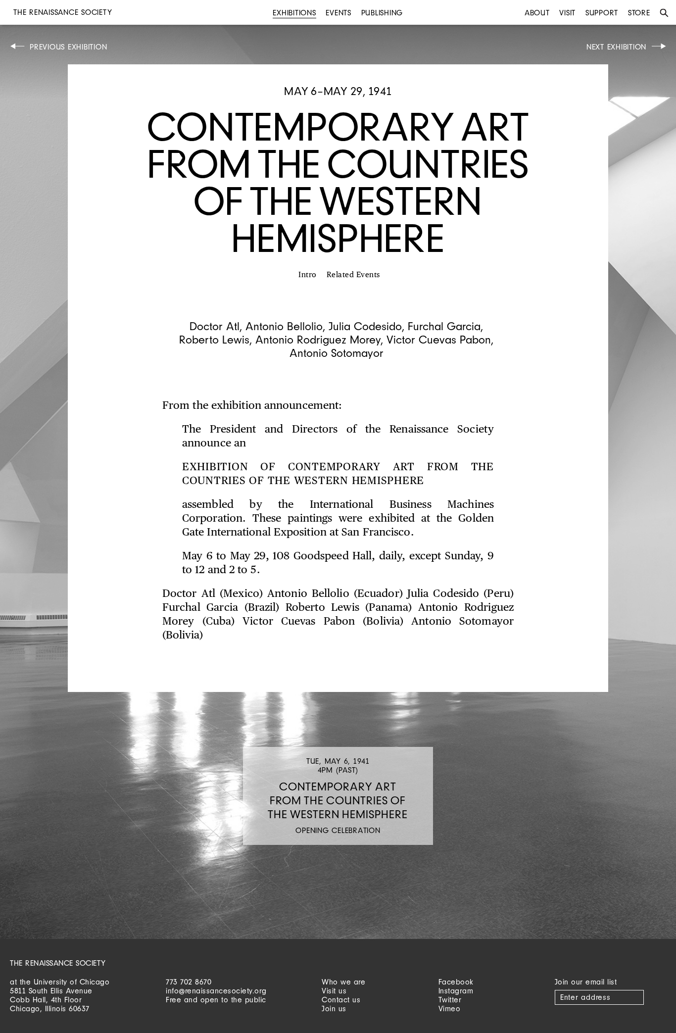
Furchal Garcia (444, 326)
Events (338, 12)
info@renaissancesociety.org (216, 990)
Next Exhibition (616, 46)
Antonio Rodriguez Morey (318, 339)
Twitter (450, 999)
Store (639, 12)
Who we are (343, 981)
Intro (307, 275)
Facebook (456, 981)
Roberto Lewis (214, 339)
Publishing (382, 12)
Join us (334, 1008)
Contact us (341, 999)
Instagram (456, 990)
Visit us (334, 990)
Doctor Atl (215, 326)
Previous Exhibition (68, 46)
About (537, 12)
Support (601, 12)
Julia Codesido (365, 326)
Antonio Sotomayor (337, 352)
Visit (567, 12)
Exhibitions (294, 12)
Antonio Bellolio (284, 326)
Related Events (353, 275)
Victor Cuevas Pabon (438, 339)
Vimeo (449, 1008)
